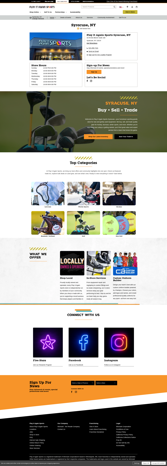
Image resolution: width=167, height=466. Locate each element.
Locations (33, 429)
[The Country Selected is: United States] (121, 7)
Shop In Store (34, 435)
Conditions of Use (122, 429)
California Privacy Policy (124, 435)
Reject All (146, 463)
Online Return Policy (37, 443)
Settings (137, 463)
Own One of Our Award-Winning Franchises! (122, 1)
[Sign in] (132, 7)
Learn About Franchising (97, 429)
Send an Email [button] (93, 51)
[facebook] (87, 81)
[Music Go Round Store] (88, 1)
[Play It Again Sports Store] (62, 1)
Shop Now (83, 178)
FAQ (31, 437)
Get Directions (92, 43)
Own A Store (130, 12)
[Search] (114, 7)
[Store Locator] (127, 7)
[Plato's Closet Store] (36, 1)
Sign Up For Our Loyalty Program (100, 55)
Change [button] (35, 18)
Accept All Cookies (158, 463)
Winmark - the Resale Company (68, 426)
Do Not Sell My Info (123, 443)
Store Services (35, 448)
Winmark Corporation (123, 426)
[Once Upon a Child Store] (49, 1)
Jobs (31, 432)
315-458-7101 (93, 48)
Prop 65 (119, 440)
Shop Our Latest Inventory (98, 136)
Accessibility (120, 445)
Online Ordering (35, 445)
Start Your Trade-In (126, 136)
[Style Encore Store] (75, 1)
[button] (53, 18)
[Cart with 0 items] (136, 7)
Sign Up (94, 72)
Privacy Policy (121, 432)
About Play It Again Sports (39, 426)
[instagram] (91, 81)
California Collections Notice (126, 437)
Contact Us (61, 429)
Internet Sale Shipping (37, 440)
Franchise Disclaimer (96, 432)
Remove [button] (41, 18)
